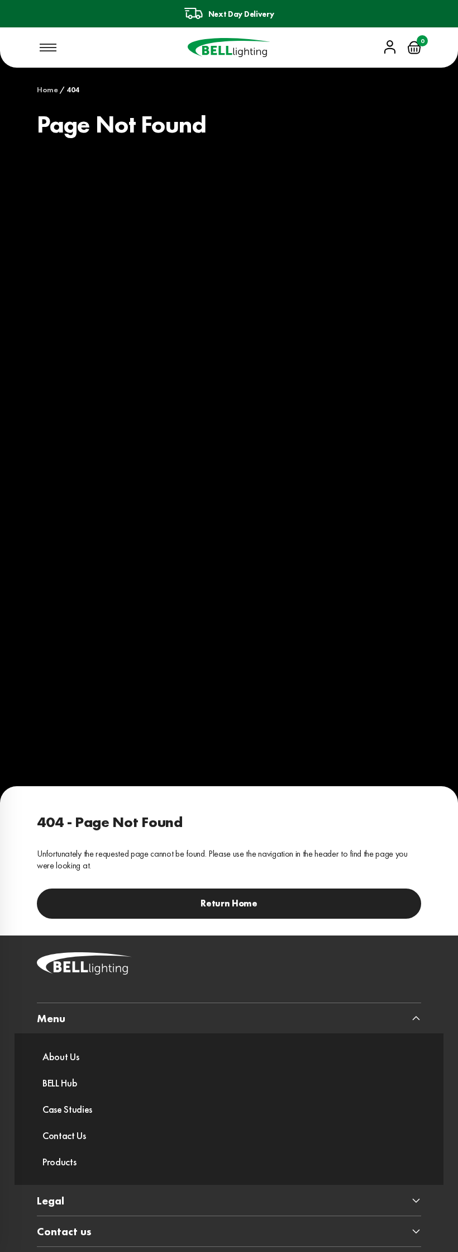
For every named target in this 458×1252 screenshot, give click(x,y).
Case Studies (67, 1109)
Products (59, 1161)
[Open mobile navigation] (48, 47)
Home (47, 89)
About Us (60, 1056)
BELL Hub (59, 1082)
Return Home (229, 903)
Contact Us (64, 1135)
